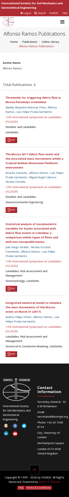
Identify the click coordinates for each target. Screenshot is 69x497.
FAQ (65, 13)
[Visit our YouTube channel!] (15, 434)
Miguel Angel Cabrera (42, 177)
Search (41, 13)
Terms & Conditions (38, 487)
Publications (29, 42)
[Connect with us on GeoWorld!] (6, 427)
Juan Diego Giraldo (17, 247)
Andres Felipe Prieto (18, 317)
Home (14, 42)
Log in (27, 13)
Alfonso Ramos (38, 173)
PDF (12, 140)
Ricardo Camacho (16, 173)
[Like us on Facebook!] (15, 427)
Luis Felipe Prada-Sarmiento (34, 112)
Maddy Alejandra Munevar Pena (26, 107)
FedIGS (53, 13)
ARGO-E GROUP (49, 482)
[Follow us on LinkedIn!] (6, 434)
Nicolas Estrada (15, 181)
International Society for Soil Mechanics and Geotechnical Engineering (32, 5)
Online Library (50, 42)
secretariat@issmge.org (52, 416)
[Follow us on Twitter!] (24, 427)
